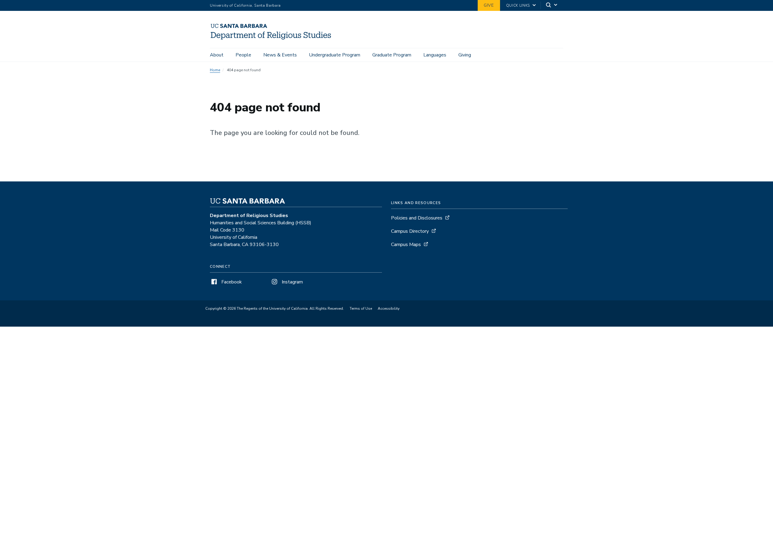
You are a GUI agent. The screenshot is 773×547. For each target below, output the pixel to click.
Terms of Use (361, 308)
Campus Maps (406, 244)
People (243, 55)
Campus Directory (410, 231)
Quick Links (518, 5)
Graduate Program (391, 55)
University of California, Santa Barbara (245, 5)
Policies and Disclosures (416, 218)
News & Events (280, 55)
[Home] (273, 39)
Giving (464, 55)
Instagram (292, 282)
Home (215, 70)
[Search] (552, 5)
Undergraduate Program (334, 55)
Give (489, 5)
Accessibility (388, 308)
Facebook (231, 282)
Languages (434, 55)
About (216, 55)
